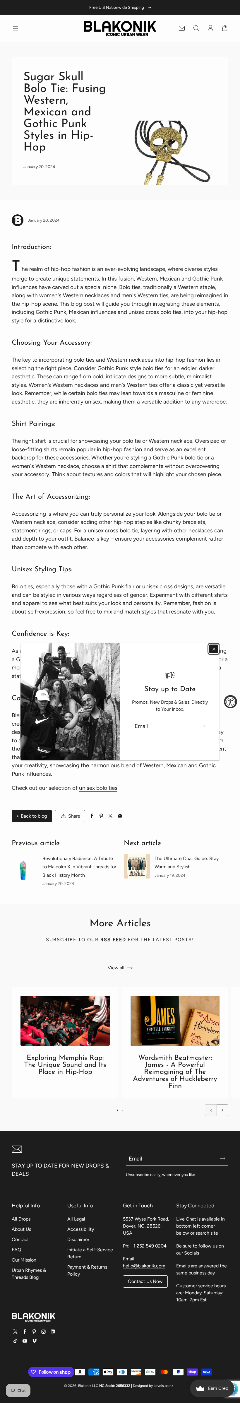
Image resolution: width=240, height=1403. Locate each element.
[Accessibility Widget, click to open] (230, 701)
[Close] (213, 649)
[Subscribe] (202, 726)
